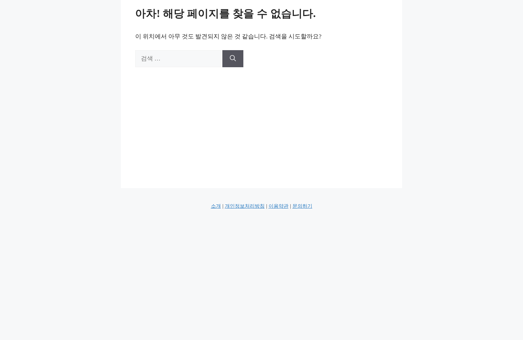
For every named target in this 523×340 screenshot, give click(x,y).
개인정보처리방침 (245, 206)
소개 (216, 206)
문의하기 (302, 206)
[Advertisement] (261, 120)
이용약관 (279, 206)
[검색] (232, 58)
